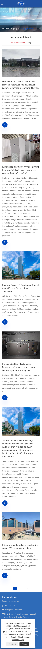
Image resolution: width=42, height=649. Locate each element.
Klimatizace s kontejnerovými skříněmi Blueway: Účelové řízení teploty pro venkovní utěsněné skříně (20, 170)
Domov (7, 29)
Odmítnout (12, 644)
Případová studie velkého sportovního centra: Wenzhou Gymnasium (20, 546)
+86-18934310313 (11, 606)
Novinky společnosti (26, 29)
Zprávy (14, 29)
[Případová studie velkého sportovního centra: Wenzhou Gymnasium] (21, 526)
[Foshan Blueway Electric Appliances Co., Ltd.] (21, 2)
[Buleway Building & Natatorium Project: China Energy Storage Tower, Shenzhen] (21, 265)
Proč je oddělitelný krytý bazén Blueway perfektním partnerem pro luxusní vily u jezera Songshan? (18, 367)
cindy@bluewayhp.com (13, 610)
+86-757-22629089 (11, 601)
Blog (29, 43)
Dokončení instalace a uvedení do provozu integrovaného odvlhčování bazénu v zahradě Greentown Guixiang (21, 84)
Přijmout (24, 644)
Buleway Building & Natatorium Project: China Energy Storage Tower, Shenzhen (20, 288)
